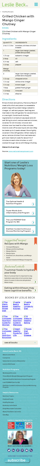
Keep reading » (20, 274)
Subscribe (20, 460)
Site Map (6, 415)
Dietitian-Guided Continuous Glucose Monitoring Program (18, 230)
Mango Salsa (10, 253)
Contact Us (6, 358)
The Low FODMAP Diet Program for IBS (15, 221)
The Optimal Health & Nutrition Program (15, 202)
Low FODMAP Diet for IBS (11, 382)
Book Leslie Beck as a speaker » (20, 446)
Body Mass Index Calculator (12, 408)
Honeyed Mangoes (12, 247)
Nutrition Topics (8, 396)
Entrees (5, 28)
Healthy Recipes (7, 12)
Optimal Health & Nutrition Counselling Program (19, 379)
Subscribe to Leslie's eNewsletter (14, 361)
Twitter (9, 450)
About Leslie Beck (9, 355)
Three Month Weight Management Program (17, 376)
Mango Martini (11, 251)
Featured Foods (8, 399)
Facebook (17, 450)
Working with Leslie (9, 373)
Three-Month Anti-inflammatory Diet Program (17, 212)
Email (26, 450)
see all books (20, 342)
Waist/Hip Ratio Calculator (12, 412)
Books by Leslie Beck (10, 405)
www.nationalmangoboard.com (20, 151)
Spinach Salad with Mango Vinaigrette (19, 260)
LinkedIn (13, 450)
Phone (31, 450)
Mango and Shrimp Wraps (15, 249)
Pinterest (22, 450)
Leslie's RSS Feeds (9, 364)
